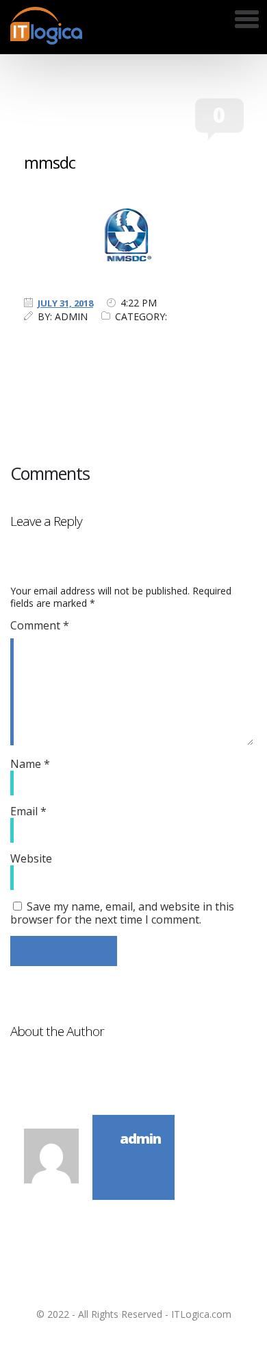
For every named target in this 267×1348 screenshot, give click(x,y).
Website (31, 858)
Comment (39, 625)
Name (30, 763)
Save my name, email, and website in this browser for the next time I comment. (122, 913)
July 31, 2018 (65, 303)
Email (28, 811)
